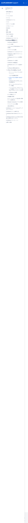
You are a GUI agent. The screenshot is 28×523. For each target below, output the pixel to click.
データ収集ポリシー (11, 94)
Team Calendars (9, 34)
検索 (24, 3)
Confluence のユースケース (12, 38)
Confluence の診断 (13, 92)
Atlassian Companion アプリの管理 (15, 101)
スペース (8, 13)
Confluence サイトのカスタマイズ (14, 51)
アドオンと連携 (9, 36)
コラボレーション (10, 26)
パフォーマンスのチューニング (14, 70)
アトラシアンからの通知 (12, 104)
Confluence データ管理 (12, 60)
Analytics (8, 28)
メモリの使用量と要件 (13, 75)
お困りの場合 (9, 122)
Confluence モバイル (10, 19)
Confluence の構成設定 (12, 62)
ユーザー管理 (10, 44)
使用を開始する (9, 11)
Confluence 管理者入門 (12, 42)
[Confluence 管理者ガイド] (26, 8)
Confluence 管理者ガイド (11, 40)
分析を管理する (10, 106)
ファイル (8, 17)
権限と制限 (8, 32)
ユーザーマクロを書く (12, 49)
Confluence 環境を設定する (13, 68)
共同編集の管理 (10, 96)
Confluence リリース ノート (12, 120)
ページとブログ (9, 15)
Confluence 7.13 (8, 8)
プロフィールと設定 (10, 23)
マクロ (7, 21)
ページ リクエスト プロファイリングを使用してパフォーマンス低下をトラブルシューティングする (16, 89)
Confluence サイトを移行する (12, 111)
